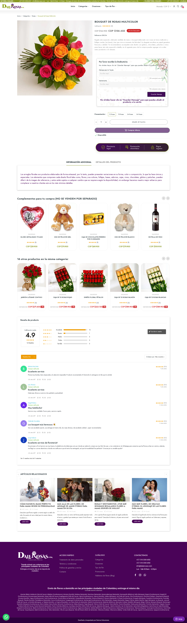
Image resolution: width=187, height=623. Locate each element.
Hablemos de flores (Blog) (105, 575)
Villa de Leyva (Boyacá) (67, 610)
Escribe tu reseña (156, 331)
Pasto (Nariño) (114, 604)
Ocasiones (99, 563)
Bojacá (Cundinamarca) (152, 594)
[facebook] (135, 575)
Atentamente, (103, 81)
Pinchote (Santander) (152, 604)
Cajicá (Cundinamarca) (86, 596)
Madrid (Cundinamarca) (95, 602)
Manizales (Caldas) (121, 602)
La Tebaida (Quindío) (48, 602)
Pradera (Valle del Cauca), (26, 606)
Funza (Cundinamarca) (58, 600)
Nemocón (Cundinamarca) (65, 604)
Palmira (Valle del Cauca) (101, 604)
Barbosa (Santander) (81, 594)
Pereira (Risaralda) (124, 604)
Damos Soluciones (102, 620)
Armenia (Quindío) (68, 594)
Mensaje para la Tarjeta (106, 70)
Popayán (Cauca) (165, 604)
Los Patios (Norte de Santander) (77, 602)
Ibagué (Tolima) (129, 600)
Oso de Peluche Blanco (124, 237)
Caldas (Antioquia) (110, 596)
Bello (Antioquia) (140, 594)
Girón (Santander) (107, 600)
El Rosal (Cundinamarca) (124, 598)
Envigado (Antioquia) (139, 598)
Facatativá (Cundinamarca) (154, 598)
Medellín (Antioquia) (134, 602)
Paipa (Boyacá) (88, 604)
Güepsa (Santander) (119, 600)
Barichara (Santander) (94, 594)
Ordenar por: (150, 357)
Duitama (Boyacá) (97, 598)
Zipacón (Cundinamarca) (145, 610)
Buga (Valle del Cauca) (52, 596)
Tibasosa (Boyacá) (140, 608)
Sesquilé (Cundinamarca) (24, 608)
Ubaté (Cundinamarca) (41, 610)
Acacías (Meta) (25, 594)
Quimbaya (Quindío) (75, 606)
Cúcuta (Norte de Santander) (66, 598)
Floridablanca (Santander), (43, 600)
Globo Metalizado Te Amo (31, 237)
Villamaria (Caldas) (103, 610)
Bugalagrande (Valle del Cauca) (68, 596)
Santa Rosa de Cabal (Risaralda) (159, 606)
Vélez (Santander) (54, 610)
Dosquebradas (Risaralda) (83, 598)
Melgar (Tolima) (145, 602)
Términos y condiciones (67, 564)
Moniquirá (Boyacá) (156, 602)
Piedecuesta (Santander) (138, 604)
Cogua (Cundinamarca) (37, 598)
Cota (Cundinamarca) (50, 598)
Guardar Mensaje (156, 94)
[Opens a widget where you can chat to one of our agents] (179, 619)
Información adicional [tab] (78, 162)
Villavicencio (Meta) (116, 610)
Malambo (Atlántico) (109, 602)
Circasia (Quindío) (23, 598)
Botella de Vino (155, 237)
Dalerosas (31, 234)
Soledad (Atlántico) (96, 608)
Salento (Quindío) (115, 606)
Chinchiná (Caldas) (149, 596)
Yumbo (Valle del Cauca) (130, 610)
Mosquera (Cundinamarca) (31, 604)
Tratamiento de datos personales (71, 560)
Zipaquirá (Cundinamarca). (161, 610)
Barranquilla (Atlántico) (127, 594)
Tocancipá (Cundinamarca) (154, 608)
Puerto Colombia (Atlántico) (60, 606)
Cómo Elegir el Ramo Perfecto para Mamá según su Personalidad (37, 505)
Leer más (25, 522)
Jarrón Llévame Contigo (31, 297)
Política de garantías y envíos (70, 568)
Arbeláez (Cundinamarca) (55, 594)
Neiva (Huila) (53, 604)
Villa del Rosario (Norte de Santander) (86, 610)
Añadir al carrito (138, 122)
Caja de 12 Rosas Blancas (155, 297)
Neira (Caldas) (44, 604)
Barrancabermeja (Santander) (110, 594)
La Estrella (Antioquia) (34, 602)
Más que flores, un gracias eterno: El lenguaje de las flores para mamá (149, 506)
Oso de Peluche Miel (62, 237)
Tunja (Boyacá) (29, 610)
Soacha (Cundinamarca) (69, 608)
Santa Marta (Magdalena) (141, 606)
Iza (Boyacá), (160, 600)
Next (168, 198)
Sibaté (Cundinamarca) (39, 608)
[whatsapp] (145, 575)
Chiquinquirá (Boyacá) (162, 596)
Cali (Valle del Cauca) (122, 596)
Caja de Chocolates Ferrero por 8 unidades (93, 238)
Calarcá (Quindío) (99, 596)
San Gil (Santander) (127, 606)
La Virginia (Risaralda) (61, 602)
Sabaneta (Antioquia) (103, 606)
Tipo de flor (99, 567)
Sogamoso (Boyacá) (84, 608)
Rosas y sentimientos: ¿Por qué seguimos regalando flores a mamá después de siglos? (111, 506)
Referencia (98, 35)
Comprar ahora (134, 130)
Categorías (99, 559)
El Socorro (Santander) (110, 598)
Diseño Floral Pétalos (93, 297)
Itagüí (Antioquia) (150, 600)
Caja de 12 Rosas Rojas (62, 297)
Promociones (100, 571)
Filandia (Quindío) (29, 600)
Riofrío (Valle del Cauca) (89, 606)
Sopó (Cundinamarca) (109, 608)
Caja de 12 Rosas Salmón (124, 297)
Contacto (62, 571)
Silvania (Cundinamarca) (54, 608)
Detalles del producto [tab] (108, 162)
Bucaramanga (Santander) (36, 596)
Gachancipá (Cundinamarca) (92, 600)
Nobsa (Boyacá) (79, 604)
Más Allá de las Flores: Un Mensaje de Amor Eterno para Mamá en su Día (72, 506)
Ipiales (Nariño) (139, 600)
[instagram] (140, 575)
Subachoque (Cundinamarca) (125, 608)
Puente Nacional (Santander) (42, 606)
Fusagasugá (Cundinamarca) (74, 600)
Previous (163, 198)
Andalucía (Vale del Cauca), (38, 594)
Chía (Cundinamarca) (136, 596)
